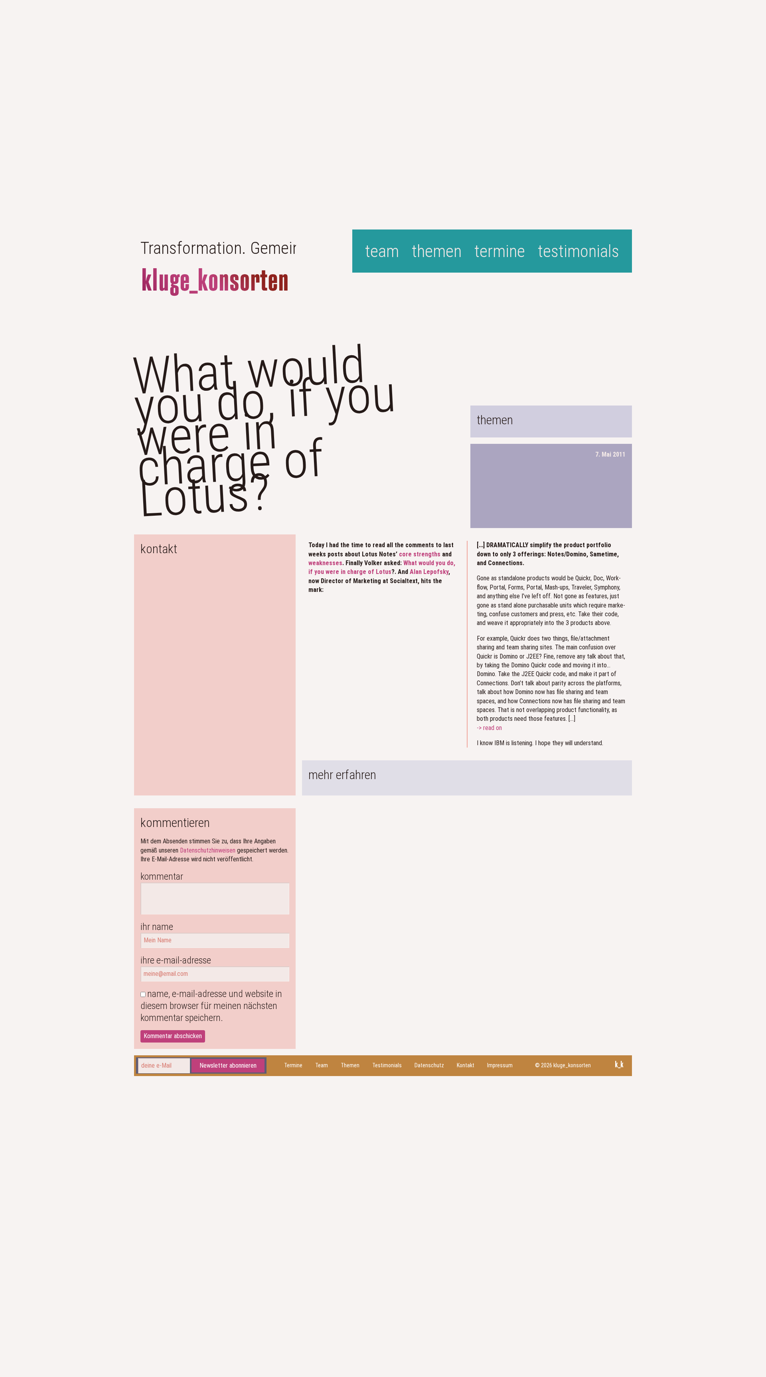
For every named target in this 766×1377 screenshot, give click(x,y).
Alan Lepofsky (429, 572)
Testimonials (578, 251)
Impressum (500, 1065)
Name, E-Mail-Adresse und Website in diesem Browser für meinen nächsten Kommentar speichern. (211, 1005)
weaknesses (325, 563)
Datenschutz (429, 1065)
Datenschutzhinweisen (207, 850)
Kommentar (161, 876)
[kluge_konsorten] (215, 282)
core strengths (419, 554)
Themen (437, 251)
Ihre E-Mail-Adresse (175, 960)
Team (382, 251)
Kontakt (465, 1065)
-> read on (489, 728)
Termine (499, 251)
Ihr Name (156, 926)
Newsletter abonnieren (228, 1065)
